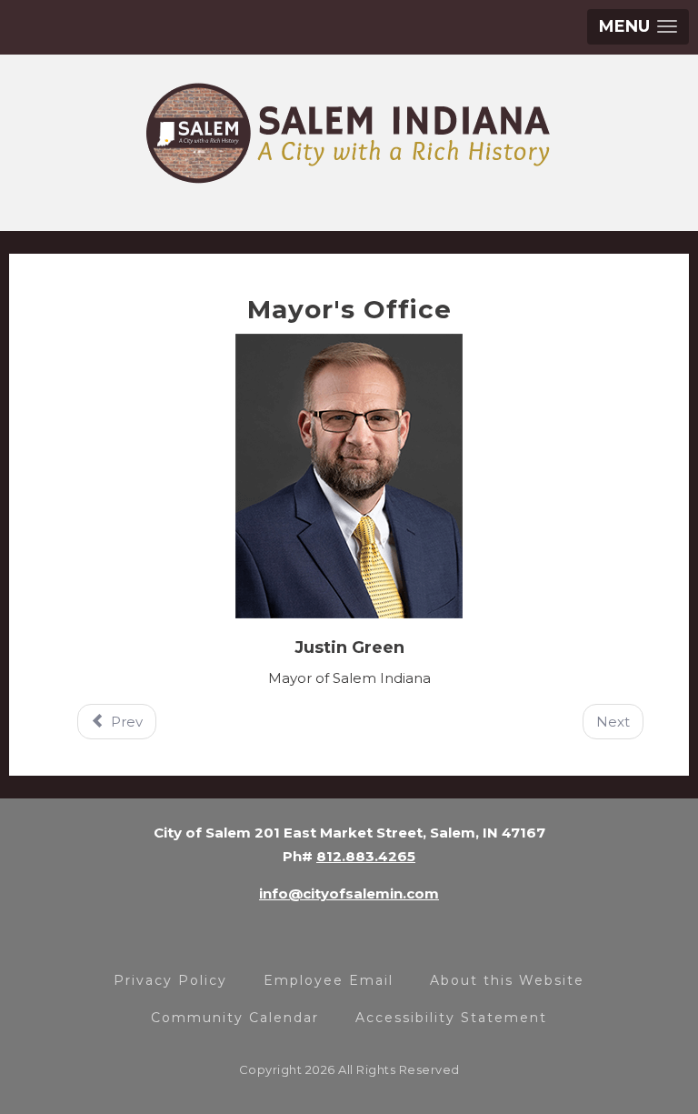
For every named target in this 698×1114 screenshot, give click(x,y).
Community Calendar (235, 1017)
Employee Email (329, 980)
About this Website (507, 980)
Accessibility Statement (451, 1017)
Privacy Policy (170, 980)
